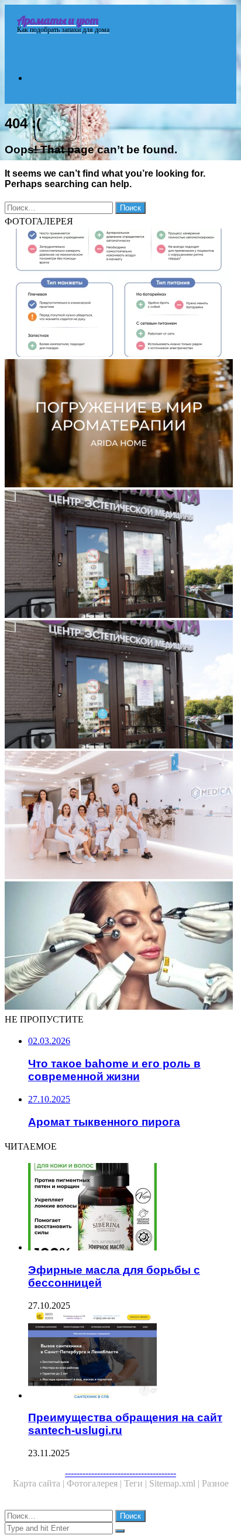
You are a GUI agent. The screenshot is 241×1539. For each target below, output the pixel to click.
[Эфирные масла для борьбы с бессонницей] (132, 1208)
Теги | (136, 1483)
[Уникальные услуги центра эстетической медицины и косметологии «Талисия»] (120, 685)
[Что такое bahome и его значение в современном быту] (120, 294)
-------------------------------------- (120, 1473)
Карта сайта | (40, 1483)
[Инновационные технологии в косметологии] (120, 946)
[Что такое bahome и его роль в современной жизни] (120, 424)
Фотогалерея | (95, 1483)
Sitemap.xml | (175, 1483)
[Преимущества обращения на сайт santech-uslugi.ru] (132, 1356)
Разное (215, 1483)
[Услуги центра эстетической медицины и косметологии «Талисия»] (120, 555)
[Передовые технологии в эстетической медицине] (120, 816)
